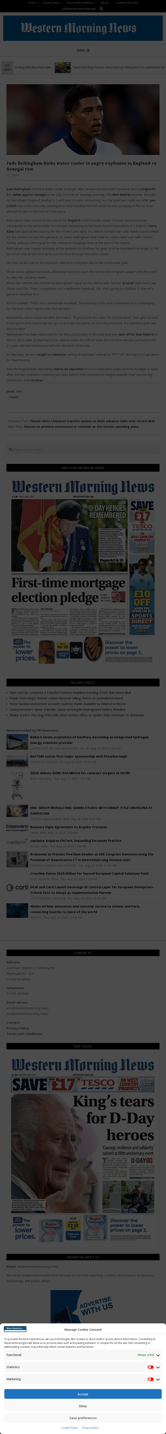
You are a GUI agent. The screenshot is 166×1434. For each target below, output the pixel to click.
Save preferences (83, 1418)
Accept (83, 1394)
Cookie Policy (69, 1428)
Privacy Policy (90, 1428)
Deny (83, 1406)
